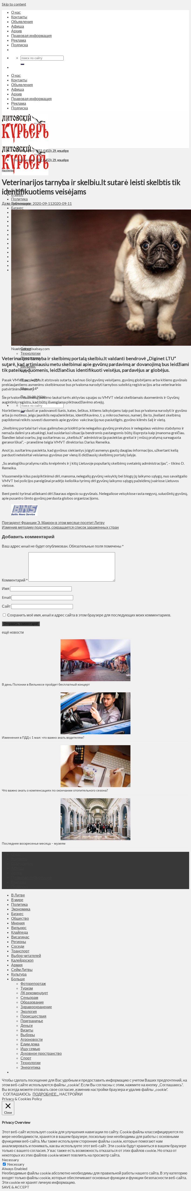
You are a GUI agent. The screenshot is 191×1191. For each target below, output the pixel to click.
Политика (19, 199)
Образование (32, 1002)
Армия (17, 965)
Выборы (27, 1034)
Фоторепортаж (33, 983)
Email (6, 597)
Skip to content (14, 4)
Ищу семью (30, 1048)
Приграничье (31, 1020)
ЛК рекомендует (34, 993)
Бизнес (17, 208)
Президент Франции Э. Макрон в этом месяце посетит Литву (53, 522)
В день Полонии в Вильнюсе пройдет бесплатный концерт (46, 684)
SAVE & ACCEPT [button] (15, 1187)
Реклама (18, 40)
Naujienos (8, 170)
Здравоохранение (36, 1007)
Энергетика (30, 1067)
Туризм (26, 988)
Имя (5, 588)
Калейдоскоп (22, 960)
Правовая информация (31, 35)
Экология (28, 1011)
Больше (18, 979)
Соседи (17, 946)
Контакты (19, 17)
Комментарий (15, 580)
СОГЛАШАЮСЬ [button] (17, 1094)
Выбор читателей (26, 955)
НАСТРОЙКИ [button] (71, 1094)
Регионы (18, 941)
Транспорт (20, 951)
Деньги (26, 1025)
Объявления (22, 21)
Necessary (15, 1164)
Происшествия (33, 1016)
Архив (16, 31)
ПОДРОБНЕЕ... (46, 1094)
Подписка (19, 45)
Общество (20, 918)
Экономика (20, 909)
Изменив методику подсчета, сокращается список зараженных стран (60, 527)
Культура (19, 974)
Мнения (18, 923)
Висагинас (20, 937)
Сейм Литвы (22, 969)
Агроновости (31, 1039)
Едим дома (29, 1044)
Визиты (26, 1030)
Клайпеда (19, 932)
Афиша (17, 26)
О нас (16, 12)
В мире (17, 899)
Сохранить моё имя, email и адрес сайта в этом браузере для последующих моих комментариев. (89, 615)
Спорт (25, 1058)
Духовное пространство (41, 1053)
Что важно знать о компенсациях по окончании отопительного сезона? (55, 790)
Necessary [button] (10, 1159)
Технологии (30, 353)
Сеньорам (29, 997)
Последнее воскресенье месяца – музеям (34, 843)
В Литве (18, 895)
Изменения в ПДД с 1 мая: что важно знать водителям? (43, 737)
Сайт (6, 606)
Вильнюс (19, 927)
